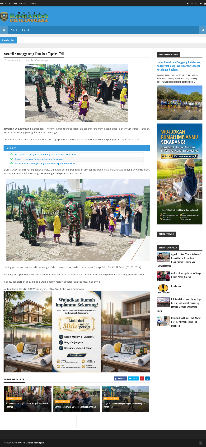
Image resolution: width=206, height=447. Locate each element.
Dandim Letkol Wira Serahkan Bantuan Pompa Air (39, 158)
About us (3, 3)
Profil (14, 29)
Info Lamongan (41, 60)
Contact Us (23, 3)
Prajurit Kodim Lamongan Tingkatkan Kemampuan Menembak (45, 163)
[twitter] (187, 3)
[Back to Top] (200, 443)
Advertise (33, 3)
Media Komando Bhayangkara (32, 442)
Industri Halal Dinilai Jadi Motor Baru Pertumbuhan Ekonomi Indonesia (186, 321)
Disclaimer (13, 3)
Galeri (25, 29)
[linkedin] (200, 3)
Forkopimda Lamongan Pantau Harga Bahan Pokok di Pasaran (45, 154)
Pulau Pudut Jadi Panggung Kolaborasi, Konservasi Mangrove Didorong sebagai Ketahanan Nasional (179, 65)
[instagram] (196, 3)
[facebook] (192, 3)
